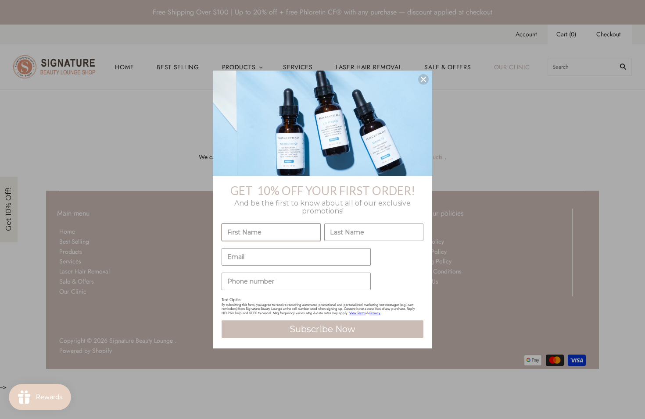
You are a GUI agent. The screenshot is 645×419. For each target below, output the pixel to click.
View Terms (357, 313)
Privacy (374, 313)
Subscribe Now (322, 329)
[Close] (423, 79)
